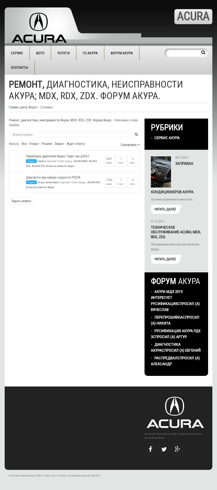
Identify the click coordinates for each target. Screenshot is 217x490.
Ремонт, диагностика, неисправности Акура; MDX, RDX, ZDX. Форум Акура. (60, 120)
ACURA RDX (93, 182)
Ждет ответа (76, 144)
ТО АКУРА (90, 53)
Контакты (19, 67)
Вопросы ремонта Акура (60, 166)
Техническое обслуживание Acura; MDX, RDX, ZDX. (176, 232)
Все (24, 144)
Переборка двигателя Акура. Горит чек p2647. (58, 156)
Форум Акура (122, 53)
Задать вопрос (21, 201)
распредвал (165, 358)
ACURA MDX (81, 161)
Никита (42, 161)
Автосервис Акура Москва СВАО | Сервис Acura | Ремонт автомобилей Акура (48, 475)
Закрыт (59, 144)
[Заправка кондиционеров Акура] (161, 172)
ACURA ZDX (38, 166)
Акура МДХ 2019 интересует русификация (167, 297)
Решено (46, 144)
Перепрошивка (168, 317)
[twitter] (164, 449)
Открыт (34, 144)
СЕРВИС (17, 53)
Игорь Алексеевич (48, 182)
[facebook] (150, 449)
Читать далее (165, 209)
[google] (177, 449)
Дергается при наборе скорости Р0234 (53, 177)
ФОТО (40, 53)
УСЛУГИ (63, 53)
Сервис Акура (167, 137)
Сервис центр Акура (23, 107)
